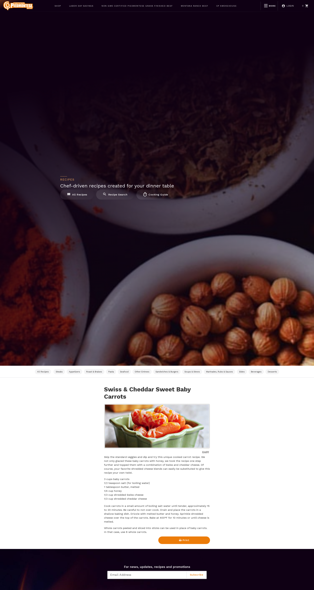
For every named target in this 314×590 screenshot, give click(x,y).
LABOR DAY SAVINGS (81, 6)
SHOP (58, 6)
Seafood (124, 371)
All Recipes (79, 194)
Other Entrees (142, 371)
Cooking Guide (158, 194)
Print (186, 540)
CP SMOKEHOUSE (226, 6)
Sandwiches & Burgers (167, 371)
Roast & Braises (94, 371)
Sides (242, 371)
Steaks (59, 371)
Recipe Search (117, 194)
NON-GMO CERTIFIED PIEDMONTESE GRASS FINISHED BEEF (137, 6)
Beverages (256, 371)
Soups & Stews (192, 371)
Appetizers (74, 371)
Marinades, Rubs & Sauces (219, 371)
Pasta (111, 371)
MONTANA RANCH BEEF (194, 6)
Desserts (272, 371)
